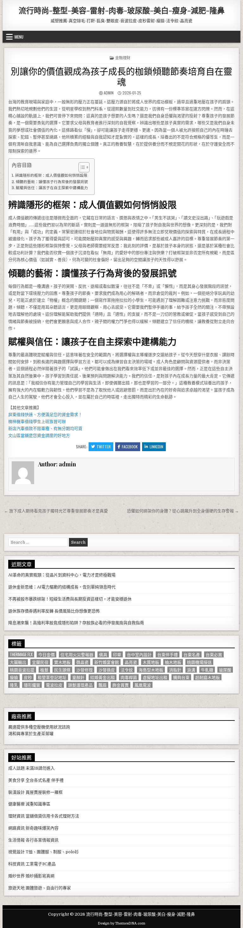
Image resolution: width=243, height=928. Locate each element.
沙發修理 (84, 670)
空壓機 (39, 727)
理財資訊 (16, 816)
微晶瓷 (82, 662)
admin (109, 92)
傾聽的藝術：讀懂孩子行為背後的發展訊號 (52, 182)
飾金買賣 (120, 685)
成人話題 (16, 768)
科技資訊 (16, 863)
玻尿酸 (225, 670)
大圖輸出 (18, 662)
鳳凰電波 (142, 685)
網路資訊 (16, 828)
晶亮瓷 (131, 662)
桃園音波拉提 (22, 670)
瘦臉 (14, 677)
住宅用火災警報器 (76, 654)
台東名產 (192, 654)
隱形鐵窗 (32, 685)
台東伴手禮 (167, 654)
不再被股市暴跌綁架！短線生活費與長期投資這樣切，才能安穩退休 (70, 599)
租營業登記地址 (52, 677)
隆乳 (14, 685)
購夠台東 (181, 677)
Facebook (130, 446)
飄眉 (102, 685)
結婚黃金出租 (102, 677)
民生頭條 (62, 670)
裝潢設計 (16, 792)
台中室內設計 (139, 654)
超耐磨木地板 (207, 677)
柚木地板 (173, 662)
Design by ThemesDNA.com (121, 923)
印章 (117, 654)
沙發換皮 (106, 670)
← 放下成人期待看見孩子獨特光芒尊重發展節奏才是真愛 (56, 511)
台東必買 (214, 654)
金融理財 (122, 57)
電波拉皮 (54, 685)
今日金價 (46, 654)
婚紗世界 (16, 876)
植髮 (44, 670)
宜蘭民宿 (40, 662)
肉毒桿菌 (129, 677)
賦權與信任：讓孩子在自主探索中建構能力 (52, 188)
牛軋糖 (207, 670)
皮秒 (28, 677)
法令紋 (127, 670)
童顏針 (78, 677)
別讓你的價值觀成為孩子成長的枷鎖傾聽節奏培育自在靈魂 (121, 76)
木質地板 (151, 662)
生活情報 (16, 840)
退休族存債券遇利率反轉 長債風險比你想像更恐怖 (54, 611)
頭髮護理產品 (80, 685)
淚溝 (191, 670)
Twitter (104, 446)
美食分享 (16, 780)
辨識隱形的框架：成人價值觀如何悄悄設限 (51, 175)
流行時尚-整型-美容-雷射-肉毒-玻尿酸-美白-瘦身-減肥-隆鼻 (122, 10)
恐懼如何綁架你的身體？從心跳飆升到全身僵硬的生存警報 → (183, 511)
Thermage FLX (21, 654)
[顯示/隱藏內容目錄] (81, 167)
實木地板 (62, 662)
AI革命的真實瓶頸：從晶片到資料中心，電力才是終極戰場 (61, 575)
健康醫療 (16, 804)
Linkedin (156, 446)
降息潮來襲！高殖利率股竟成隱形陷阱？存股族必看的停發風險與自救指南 (76, 622)
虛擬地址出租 (155, 677)
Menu (19, 37)
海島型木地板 (151, 670)
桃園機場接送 (199, 662)
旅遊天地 (16, 888)
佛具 (103, 654)
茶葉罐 (47, 733)
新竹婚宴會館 (106, 662)
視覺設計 (16, 851)
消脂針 (175, 670)
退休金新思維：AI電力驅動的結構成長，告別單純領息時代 (61, 587)
